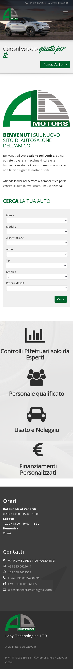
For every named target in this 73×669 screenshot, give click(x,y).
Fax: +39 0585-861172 (22, 584)
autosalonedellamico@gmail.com (30, 590)
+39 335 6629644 (37, 3)
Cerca (60, 299)
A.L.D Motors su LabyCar (20, 646)
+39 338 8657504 (59, 3)
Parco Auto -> (55, 64)
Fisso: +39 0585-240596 (24, 578)
